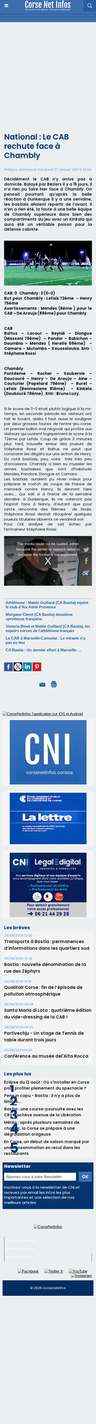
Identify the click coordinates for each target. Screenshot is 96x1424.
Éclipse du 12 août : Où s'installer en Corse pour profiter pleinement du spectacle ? (46, 978)
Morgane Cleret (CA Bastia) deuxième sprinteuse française (39, 616)
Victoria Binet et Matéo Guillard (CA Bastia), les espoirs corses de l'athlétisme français (48, 628)
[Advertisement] (48, 73)
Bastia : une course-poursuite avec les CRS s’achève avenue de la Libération (43, 1005)
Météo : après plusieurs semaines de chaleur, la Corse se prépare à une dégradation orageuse (41, 1021)
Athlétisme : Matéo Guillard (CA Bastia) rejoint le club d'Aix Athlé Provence (47, 604)
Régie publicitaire (20, 1133)
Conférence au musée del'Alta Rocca (46, 949)
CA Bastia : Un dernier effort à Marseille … (43, 650)
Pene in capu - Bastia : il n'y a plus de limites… (42, 991)
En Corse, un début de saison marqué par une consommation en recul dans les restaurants (46, 1040)
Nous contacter (18, 1149)
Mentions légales (20, 1141)
